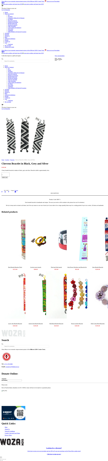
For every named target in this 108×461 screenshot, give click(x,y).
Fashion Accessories (13, 22)
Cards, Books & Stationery (14, 27)
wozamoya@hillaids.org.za (12, 366)
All (8, 15)
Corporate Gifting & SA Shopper (16, 18)
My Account (8, 45)
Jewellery (10, 16)
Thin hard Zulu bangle (56, 267)
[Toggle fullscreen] (2, 459)
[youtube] (2, 2)
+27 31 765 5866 (8, 364)
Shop (6, 427)
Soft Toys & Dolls (12, 79)
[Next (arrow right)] (2, 460)
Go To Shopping (6, 9)
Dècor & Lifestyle (12, 20)
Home (6, 12)
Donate (6, 40)
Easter (9, 70)
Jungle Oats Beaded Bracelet (36, 323)
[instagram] (4, 2)
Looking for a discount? (54, 448)
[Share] (3, 459)
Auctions (7, 33)
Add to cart (4, 177)
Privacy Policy (8, 435)
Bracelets (12, 159)
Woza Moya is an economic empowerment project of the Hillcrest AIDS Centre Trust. (23, 1)
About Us (7, 36)
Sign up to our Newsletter (53, 1)
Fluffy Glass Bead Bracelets (98, 323)
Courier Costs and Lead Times (12, 433)
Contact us (7, 41)
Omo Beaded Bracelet (97, 267)
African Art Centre (9, 47)
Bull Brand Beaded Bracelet (56, 323)
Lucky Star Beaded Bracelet (15, 323)
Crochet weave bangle (35, 267)
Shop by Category (9, 13)
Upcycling (10, 29)
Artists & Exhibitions (10, 38)
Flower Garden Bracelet (77, 323)
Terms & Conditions (10, 431)
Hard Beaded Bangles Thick (15, 267)
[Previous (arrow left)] (0, 460)
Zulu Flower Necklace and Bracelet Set (77, 267)
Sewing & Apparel (12, 25)
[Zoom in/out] (0, 459)
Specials (7, 34)
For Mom (10, 19)
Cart (6, 43)
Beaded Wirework (12, 23)
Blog (6, 37)
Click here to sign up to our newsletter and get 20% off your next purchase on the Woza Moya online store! (54, 451)
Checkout (10, 44)
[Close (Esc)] (5, 459)
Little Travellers (12, 26)
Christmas (10, 30)
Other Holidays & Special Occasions (17, 31)
